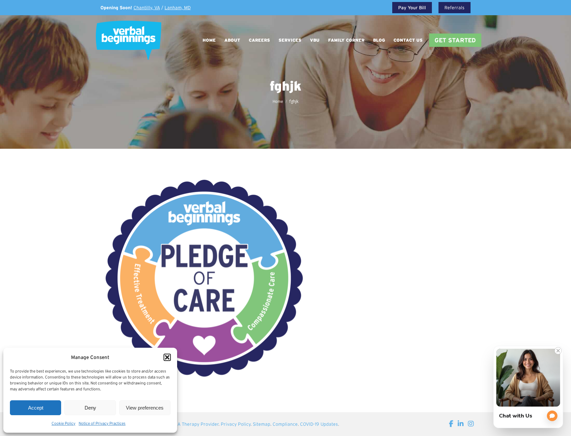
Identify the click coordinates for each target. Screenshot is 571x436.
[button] (167, 357)
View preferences (145, 408)
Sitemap (261, 424)
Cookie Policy (63, 423)
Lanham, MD (178, 7)
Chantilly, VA (146, 7)
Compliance (285, 424)
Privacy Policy (235, 424)
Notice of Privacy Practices (102, 423)
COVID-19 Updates (319, 424)
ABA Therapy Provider (194, 424)
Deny (90, 408)
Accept (35, 408)
